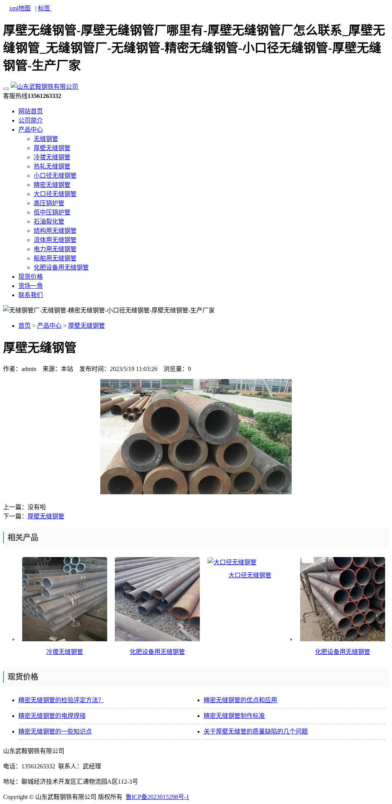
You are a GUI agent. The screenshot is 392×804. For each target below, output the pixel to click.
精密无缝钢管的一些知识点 (55, 731)
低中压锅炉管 (52, 212)
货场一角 (30, 286)
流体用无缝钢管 (55, 240)
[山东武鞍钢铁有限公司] (44, 86)
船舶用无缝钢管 (55, 258)
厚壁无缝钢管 (52, 148)
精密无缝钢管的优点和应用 (240, 700)
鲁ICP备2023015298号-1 (157, 797)
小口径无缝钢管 (55, 175)
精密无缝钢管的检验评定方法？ (61, 700)
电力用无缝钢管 (55, 249)
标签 (45, 8)
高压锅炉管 (49, 203)
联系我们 (30, 295)
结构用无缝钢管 (55, 230)
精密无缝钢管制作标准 (234, 715)
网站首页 (30, 111)
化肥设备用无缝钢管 (61, 267)
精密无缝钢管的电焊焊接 (52, 715)
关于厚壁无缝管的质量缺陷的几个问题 (256, 731)
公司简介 (30, 120)
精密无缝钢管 (52, 184)
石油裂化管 (49, 221)
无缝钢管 (46, 139)
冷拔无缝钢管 (52, 157)
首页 (24, 325)
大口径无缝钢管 (55, 194)
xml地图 (20, 8)
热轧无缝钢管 (52, 166)
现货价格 (30, 276)
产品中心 (30, 129)
